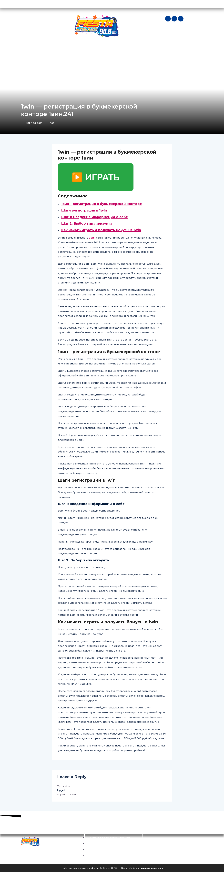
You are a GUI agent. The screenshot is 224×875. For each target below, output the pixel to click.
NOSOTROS (41, 48)
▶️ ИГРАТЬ (96, 177)
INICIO (26, 48)
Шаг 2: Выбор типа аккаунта (86, 223)
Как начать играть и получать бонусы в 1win (101, 230)
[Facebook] (168, 18)
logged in (62, 790)
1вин (92, 237)
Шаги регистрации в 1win (84, 210)
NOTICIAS (58, 48)
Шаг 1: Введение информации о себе (94, 217)
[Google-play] (22, 4)
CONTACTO (143, 48)
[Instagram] (174, 18)
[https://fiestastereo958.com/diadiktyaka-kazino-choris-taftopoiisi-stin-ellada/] (181, 48)
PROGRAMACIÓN (82, 48)
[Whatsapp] (180, 18)
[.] (176, 48)
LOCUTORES (104, 48)
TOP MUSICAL (123, 48)
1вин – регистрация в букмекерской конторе (101, 204)
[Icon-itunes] (33, 4)
